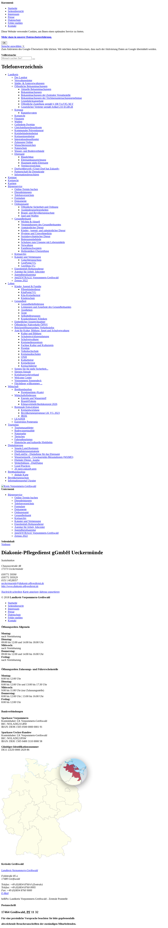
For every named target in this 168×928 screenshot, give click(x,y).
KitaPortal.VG (28, 292)
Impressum (13, 14)
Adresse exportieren (49, 591)
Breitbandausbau (23, 389)
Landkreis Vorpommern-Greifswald (19, 870)
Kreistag (18, 109)
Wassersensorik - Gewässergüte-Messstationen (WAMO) (43, 457)
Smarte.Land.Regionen (26, 448)
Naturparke (20, 433)
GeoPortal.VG (28, 262)
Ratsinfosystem (29, 112)
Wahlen (18, 121)
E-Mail (5, 893)
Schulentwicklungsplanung (35, 336)
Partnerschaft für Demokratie (29, 171)
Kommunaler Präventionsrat (28, 130)
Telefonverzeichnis (24, 195)
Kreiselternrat (28, 362)
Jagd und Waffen (30, 215)
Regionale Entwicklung (26, 407)
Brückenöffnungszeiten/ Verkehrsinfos (34, 327)
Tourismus (13, 424)
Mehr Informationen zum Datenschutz (21, 52)
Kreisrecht (19, 115)
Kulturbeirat (27, 360)
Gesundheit (20, 301)
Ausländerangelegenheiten (34, 209)
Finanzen (19, 118)
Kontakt (12, 26)
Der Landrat (20, 77)
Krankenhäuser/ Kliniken (34, 318)
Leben (11, 283)
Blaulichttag (27, 156)
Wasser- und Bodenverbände (29, 151)
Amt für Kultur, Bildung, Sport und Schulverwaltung (41, 330)
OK (4, 43)
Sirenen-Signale (22, 371)
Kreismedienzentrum (31, 342)
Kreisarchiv (20, 254)
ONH (24, 357)
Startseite (12, 8)
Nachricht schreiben (11, 591)
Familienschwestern (31, 248)
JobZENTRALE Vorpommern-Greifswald (36, 277)
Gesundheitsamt (22, 218)
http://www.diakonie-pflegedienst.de (19, 586)
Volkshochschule (30, 351)
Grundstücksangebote (32, 101)
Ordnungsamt (21, 204)
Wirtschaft (13, 386)
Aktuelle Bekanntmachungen (36, 89)
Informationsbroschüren (26, 174)
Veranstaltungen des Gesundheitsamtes (41, 224)
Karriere (12, 183)
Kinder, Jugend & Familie (27, 286)
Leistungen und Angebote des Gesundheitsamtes (46, 307)
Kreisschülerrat (29, 365)
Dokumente (20, 201)
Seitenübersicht (16, 11)
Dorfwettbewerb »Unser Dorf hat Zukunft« (36, 168)
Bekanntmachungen (31, 92)
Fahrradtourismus (23, 439)
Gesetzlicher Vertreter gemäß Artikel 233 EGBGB (47, 106)
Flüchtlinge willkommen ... (28, 383)
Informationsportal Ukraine (22, 480)
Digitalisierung (15, 445)
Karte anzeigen (31, 591)
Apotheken (26, 310)
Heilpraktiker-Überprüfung (35, 251)
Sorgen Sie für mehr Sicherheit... (31, 368)
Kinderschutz (28, 298)
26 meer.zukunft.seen (25, 468)
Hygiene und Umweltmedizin (36, 233)
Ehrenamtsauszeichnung (33, 159)
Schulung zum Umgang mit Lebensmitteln (43, 242)
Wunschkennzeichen (25, 145)
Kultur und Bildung (31, 333)
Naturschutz (20, 148)
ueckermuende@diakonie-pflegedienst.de (22, 583)
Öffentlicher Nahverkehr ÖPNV (31, 324)
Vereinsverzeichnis (30, 165)
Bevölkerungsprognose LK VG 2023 (40, 413)
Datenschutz (14, 20)
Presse (11, 17)
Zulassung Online (23, 142)
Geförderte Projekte (24, 124)
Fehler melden (15, 23)
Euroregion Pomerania (26, 421)
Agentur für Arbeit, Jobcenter (29, 271)
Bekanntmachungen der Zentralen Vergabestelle (46, 95)
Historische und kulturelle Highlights (33, 442)
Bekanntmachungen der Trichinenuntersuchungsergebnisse (51, 98)
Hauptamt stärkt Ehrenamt (34, 162)
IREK (24, 415)
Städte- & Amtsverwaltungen (29, 83)
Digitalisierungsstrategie (26, 451)
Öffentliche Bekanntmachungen (30, 86)
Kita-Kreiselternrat (30, 295)
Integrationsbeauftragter (26, 139)
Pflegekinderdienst (30, 289)
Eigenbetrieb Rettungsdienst (28, 268)
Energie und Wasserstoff (33, 398)
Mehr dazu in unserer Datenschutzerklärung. (26, 37)
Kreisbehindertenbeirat (26, 133)
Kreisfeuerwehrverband (26, 374)
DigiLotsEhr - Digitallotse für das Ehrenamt (37, 454)
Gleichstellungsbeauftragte (28, 127)
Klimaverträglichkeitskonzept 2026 (39, 404)
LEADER (19, 418)
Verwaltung (27, 245)
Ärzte (24, 312)
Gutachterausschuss (31, 259)
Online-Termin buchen (26, 189)
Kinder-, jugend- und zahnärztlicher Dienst (43, 230)
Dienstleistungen (23, 192)
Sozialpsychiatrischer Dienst (35, 236)
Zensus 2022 (21, 280)
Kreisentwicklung (30, 410)
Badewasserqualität (24, 430)
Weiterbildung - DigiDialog (28, 463)
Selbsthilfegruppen (30, 315)
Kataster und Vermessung (27, 257)
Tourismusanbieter (23, 427)
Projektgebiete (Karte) (32, 392)
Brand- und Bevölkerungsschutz (37, 212)
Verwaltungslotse (23, 80)
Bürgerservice (15, 186)
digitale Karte (21, 474)
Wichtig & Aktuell (30, 221)
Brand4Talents (28, 401)
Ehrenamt (19, 154)
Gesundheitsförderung (32, 304)
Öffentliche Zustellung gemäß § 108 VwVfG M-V (47, 104)
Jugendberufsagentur (25, 274)
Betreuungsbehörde (31, 239)
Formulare (19, 198)
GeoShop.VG (28, 265)
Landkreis (13, 74)
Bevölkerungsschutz (18, 477)
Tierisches (19, 436)
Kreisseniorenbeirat (24, 136)
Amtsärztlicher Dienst (32, 227)
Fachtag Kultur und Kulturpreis (37, 345)
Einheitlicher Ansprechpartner (29, 321)
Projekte (25, 348)
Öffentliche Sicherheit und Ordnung (39, 207)
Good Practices (22, 465)
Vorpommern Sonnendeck (28, 380)
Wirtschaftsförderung (25, 395)
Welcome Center (23, 377)
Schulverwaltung (30, 339)
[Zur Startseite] (18, 486)
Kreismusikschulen (31, 354)
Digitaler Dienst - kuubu (27, 460)
